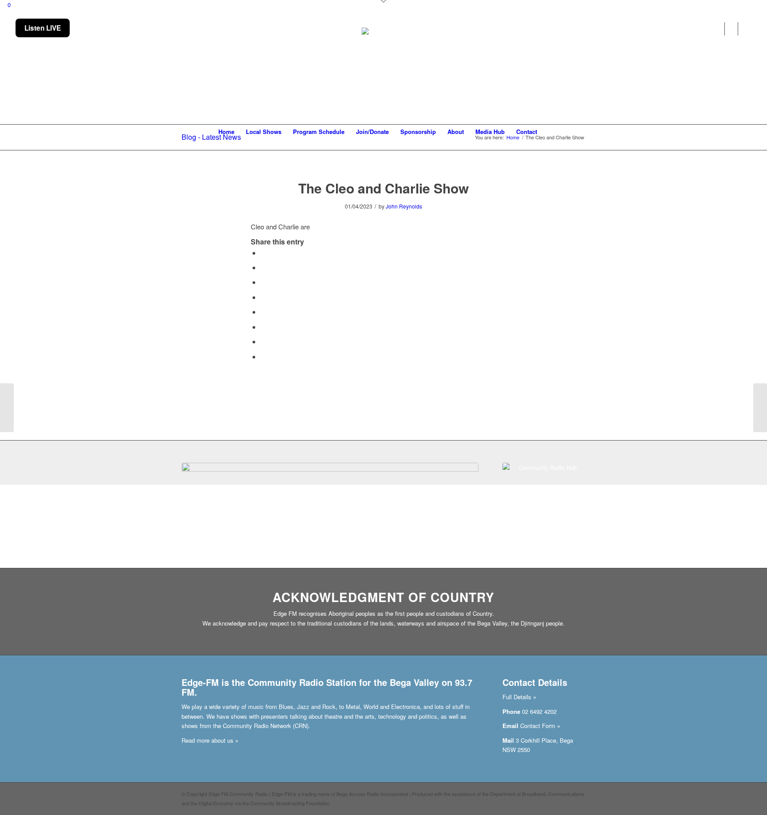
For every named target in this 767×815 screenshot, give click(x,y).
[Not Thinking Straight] (7, 407)
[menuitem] (226, 132)
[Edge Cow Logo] (384, 72)
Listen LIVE (42, 28)
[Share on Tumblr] (263, 311)
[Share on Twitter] (263, 267)
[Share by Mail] (263, 356)
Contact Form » (540, 725)
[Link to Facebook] (700, 28)
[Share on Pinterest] (263, 282)
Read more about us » (210, 740)
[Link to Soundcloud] (713, 28)
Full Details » (519, 697)
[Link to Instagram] (727, 28)
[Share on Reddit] (263, 341)
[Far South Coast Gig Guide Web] (330, 502)
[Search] (548, 132)
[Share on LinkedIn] (263, 297)
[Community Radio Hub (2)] (543, 504)
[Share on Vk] (263, 326)
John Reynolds (404, 206)
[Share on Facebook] (263, 252)
